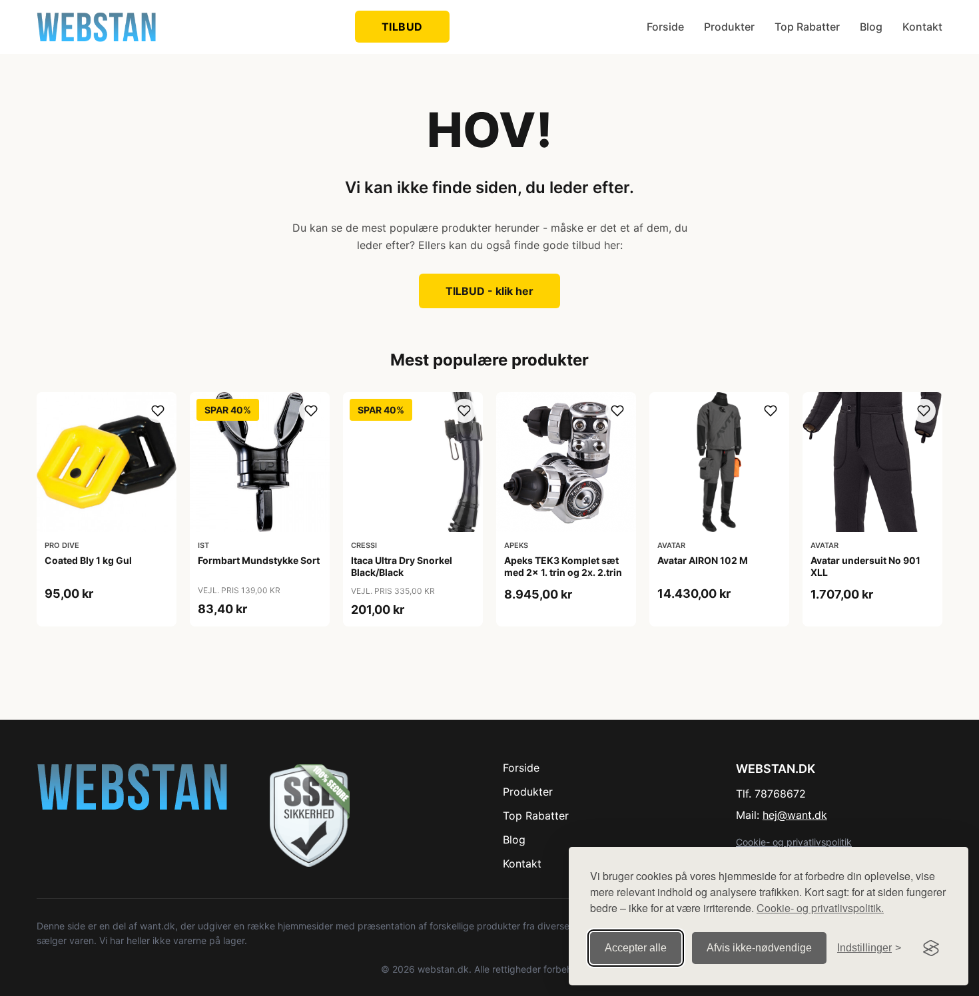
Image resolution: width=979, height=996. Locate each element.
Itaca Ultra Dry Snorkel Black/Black (401, 566)
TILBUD (402, 26)
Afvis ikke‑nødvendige (759, 947)
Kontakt (922, 26)
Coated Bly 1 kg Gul (88, 560)
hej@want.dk (795, 815)
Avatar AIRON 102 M (702, 560)
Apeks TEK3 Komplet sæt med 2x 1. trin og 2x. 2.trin (563, 566)
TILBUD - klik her (489, 291)
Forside (665, 26)
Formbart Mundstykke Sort (259, 560)
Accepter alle (636, 947)
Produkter (729, 26)
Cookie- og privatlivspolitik (794, 842)
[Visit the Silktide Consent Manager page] (931, 948)
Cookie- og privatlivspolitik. (820, 907)
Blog (871, 26)
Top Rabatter (807, 26)
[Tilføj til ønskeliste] (158, 411)
